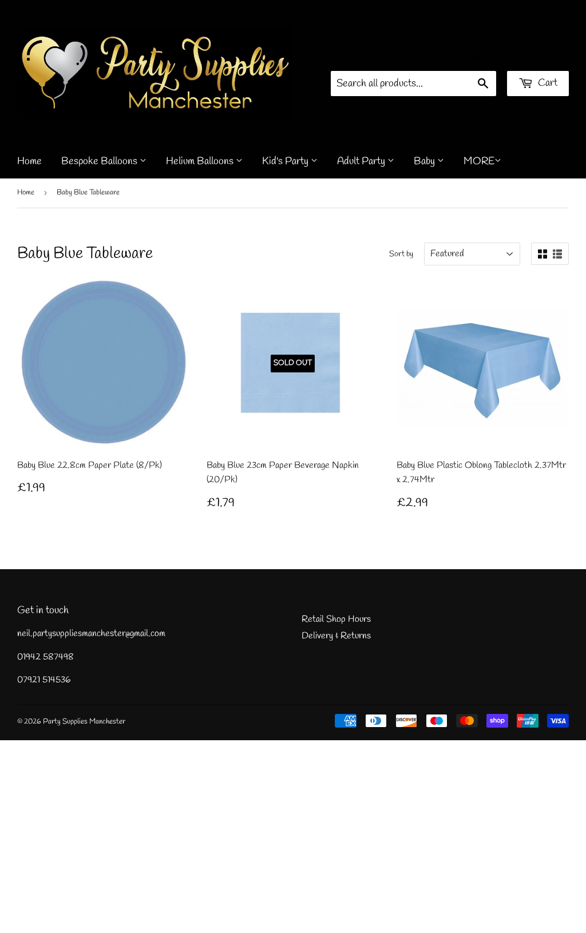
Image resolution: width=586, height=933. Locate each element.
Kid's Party (286, 161)
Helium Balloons (201, 161)
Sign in (480, 56)
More (479, 161)
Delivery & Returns (336, 636)
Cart (546, 83)
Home (29, 161)
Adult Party (362, 161)
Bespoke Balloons (100, 161)
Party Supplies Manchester (84, 721)
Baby (425, 161)
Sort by (401, 254)
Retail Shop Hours (336, 619)
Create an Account (538, 56)
